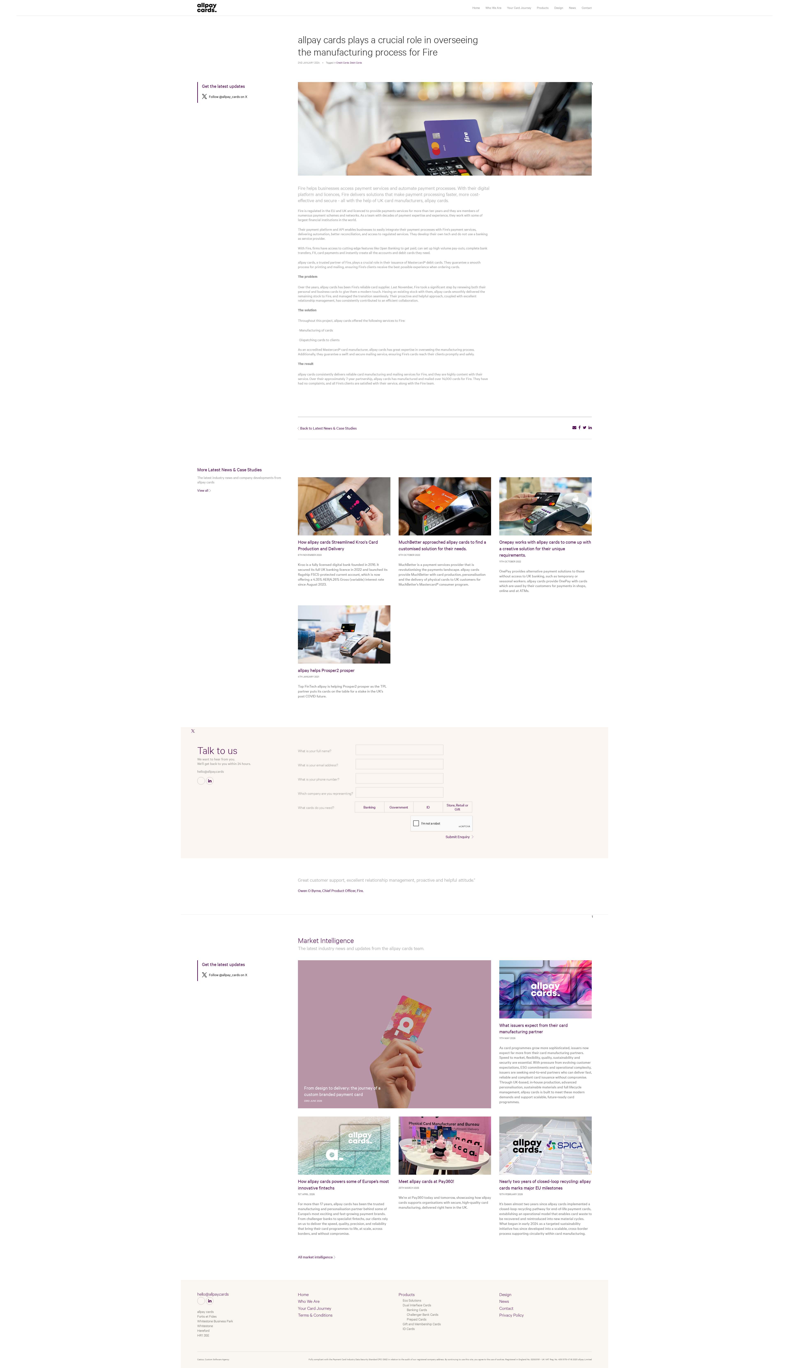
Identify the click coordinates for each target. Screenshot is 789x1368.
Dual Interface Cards (417, 1305)
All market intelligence (315, 1256)
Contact (587, 8)
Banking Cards (417, 1309)
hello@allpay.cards (210, 771)
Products (543, 8)
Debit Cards (356, 62)
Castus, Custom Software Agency (213, 1359)
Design (558, 8)
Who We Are (493, 8)
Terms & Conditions (315, 1314)
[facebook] (579, 427)
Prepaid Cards (416, 1319)
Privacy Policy (511, 1314)
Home (476, 8)
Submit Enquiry (458, 836)
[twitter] (584, 427)
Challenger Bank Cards (422, 1314)
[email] (574, 427)
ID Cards (409, 1328)
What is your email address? (318, 764)
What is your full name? (314, 750)
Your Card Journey (519, 8)
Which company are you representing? (325, 793)
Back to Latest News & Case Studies (328, 428)
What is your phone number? (318, 779)
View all (202, 490)
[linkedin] (590, 427)
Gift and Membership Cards (422, 1324)
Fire (300, 210)
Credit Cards (342, 62)
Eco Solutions (412, 1300)
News (572, 8)
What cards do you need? (316, 807)
